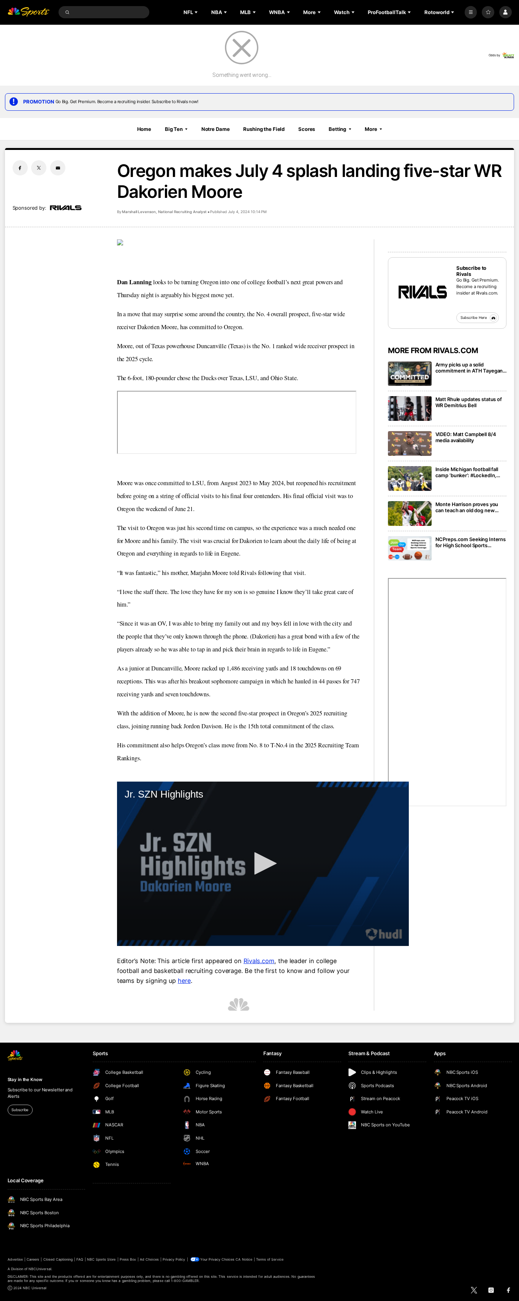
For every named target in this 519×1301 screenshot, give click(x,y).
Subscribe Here (473, 317)
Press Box (128, 1259)
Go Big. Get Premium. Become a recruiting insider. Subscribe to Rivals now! (126, 101)
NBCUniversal (39, 1269)
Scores (306, 129)
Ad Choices (149, 1259)
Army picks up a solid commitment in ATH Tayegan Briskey (469, 367)
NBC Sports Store (101, 1259)
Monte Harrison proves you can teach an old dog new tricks (466, 507)
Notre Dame (215, 129)
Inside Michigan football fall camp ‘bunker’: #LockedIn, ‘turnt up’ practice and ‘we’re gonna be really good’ (468, 472)
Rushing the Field (264, 129)
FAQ (79, 1259)
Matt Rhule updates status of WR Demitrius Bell (468, 402)
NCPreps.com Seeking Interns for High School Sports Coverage (470, 542)
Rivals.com (259, 961)
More (371, 129)
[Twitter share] (38, 167)
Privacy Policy (174, 1259)
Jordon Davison (203, 726)
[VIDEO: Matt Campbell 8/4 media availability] (410, 443)
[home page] (29, 12)
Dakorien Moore (157, 327)
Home (144, 129)
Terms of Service (269, 1259)
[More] (471, 12)
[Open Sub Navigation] (197, 12)
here (184, 980)
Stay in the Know (25, 1079)
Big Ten (174, 129)
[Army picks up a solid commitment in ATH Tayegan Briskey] (410, 373)
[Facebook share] (20, 167)
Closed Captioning (58, 1259)
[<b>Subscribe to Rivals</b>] (422, 291)
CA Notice (244, 1259)
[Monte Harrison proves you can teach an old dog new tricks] (410, 513)
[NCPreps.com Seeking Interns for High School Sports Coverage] (410, 548)
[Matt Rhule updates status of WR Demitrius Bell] (410, 408)
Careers (33, 1259)
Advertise (15, 1259)
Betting (337, 129)
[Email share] (57, 167)
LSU (250, 378)
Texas (236, 378)
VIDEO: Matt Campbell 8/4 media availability (465, 437)
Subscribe (19, 1110)
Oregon (233, 327)
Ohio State (284, 378)
